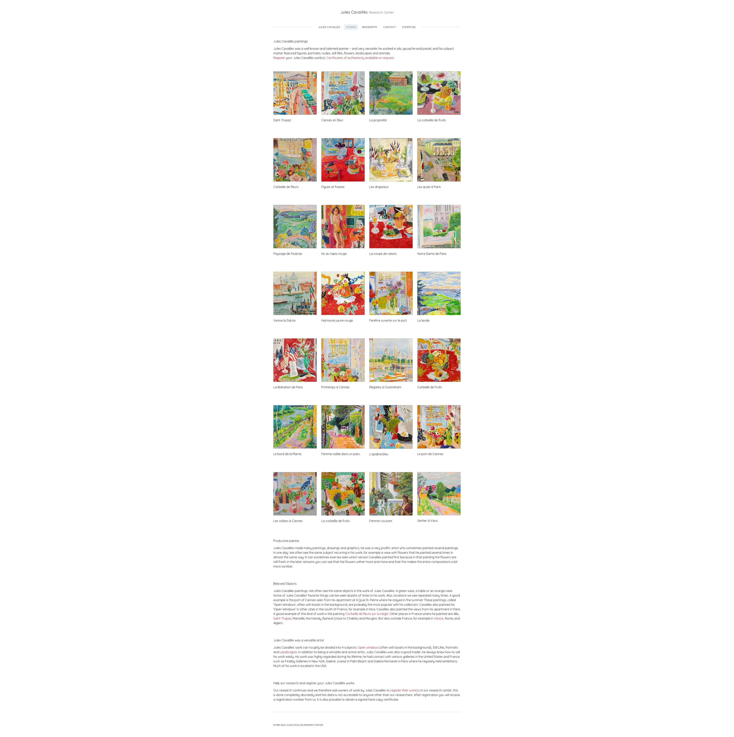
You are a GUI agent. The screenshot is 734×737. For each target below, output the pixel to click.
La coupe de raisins (383, 254)
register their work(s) (405, 690)
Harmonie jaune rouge (337, 320)
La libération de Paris (288, 387)
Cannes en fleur (332, 120)
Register (279, 58)
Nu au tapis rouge (334, 254)
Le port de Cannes (430, 454)
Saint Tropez (282, 120)
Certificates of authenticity (345, 58)
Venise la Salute (284, 320)
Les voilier (280, 521)
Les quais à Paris (429, 187)
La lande (423, 320)
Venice (438, 618)
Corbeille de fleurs (286, 187)
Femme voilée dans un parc (340, 454)
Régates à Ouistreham (385, 387)
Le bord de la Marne (287, 454)
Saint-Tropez (282, 618)
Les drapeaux (379, 187)
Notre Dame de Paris (432, 254)
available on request (379, 58)
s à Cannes (295, 521)
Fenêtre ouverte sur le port (388, 320)
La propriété (378, 120)
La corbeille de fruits (431, 120)
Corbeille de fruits (429, 387)
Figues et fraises (332, 187)
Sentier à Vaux (427, 521)
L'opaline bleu (378, 454)
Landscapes (288, 652)
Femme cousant (380, 521)
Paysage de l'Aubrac (287, 254)
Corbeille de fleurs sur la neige (367, 614)
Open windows (368, 647)
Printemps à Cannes (335, 387)
